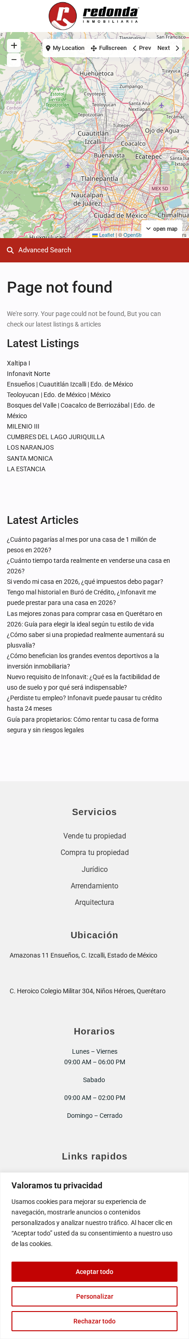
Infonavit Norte (28, 373)
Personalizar (94, 1296)
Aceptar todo (94, 1271)
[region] (94, 1255)
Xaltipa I (18, 363)
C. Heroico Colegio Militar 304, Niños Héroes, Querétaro (88, 991)
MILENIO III (23, 426)
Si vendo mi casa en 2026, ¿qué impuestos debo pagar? (85, 581)
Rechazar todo (94, 1321)
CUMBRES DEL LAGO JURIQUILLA (56, 437)
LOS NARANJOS (30, 447)
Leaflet (106, 234)
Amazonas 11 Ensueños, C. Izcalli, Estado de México (83, 955)
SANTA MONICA (30, 458)
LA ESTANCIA (26, 469)
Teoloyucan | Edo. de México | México (59, 394)
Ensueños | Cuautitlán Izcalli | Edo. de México (70, 384)
